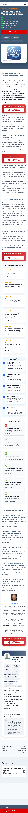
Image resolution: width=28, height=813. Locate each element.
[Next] (24, 771)
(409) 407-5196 (14, 1)
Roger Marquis (7, 773)
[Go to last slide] (4, 771)
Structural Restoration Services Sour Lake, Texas (22, 748)
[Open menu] (24, 4)
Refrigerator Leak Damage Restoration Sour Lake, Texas (7, 748)
